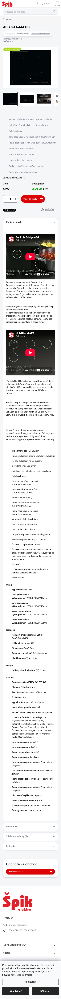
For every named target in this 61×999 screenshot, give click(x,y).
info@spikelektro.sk (18, 925)
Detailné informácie (12, 178)
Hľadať (54, 12)
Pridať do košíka (30, 199)
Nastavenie (31, 981)
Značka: (8, 41)
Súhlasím (45, 991)
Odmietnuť (15, 991)
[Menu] (57, 3)
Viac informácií (24, 974)
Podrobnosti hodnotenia (40, 34)
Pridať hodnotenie (16, 872)
